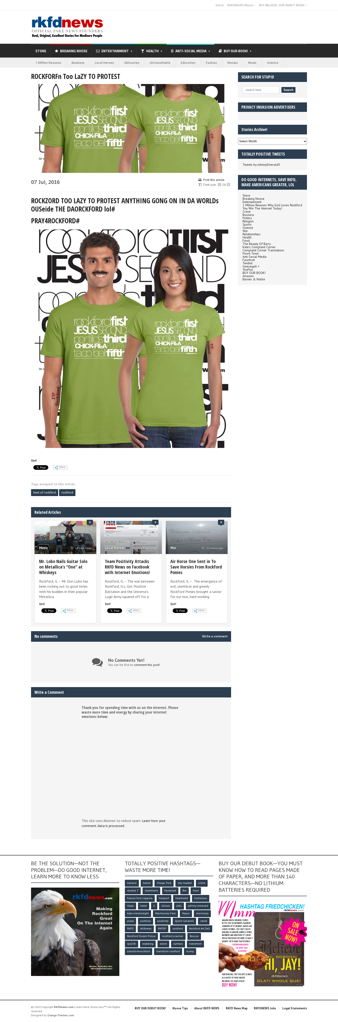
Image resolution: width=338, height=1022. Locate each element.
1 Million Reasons (48, 62)
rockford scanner (172, 936)
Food (246, 240)
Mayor (186, 913)
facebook (170, 890)
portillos (145, 921)
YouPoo (248, 269)
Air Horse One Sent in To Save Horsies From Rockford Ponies (196, 566)
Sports (247, 224)
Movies (232, 62)
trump (190, 951)
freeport (164, 898)
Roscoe (194, 936)
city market (185, 883)
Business (78, 62)
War (173, 547)
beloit (146, 883)
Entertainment (252, 202)
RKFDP (162, 928)
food (196, 890)
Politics (247, 218)
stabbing (147, 943)
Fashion (211, 62)
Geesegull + (251, 266)
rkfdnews (146, 928)
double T (132, 890)
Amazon (248, 276)
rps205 (131, 943)
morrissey (202, 913)
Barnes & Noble (254, 279)
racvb (203, 921)
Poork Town (251, 253)
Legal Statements (294, 1008)
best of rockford (44, 492)
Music (252, 62)
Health (247, 237)
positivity (163, 921)
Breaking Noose (73, 51)
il (154, 905)
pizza (130, 921)
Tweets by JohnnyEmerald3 (261, 165)
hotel (143, 905)
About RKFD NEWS (206, 1008)
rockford (67, 492)
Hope (130, 905)
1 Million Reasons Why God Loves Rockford (272, 205)
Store (219, 5)
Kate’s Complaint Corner (259, 247)
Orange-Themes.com (60, 1015)
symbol (178, 943)
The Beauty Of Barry (257, 244)
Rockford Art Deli (199, 928)
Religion (248, 221)
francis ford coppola (139, 898)
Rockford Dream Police (141, 936)
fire (184, 890)
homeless (200, 898)
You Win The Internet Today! (262, 208)
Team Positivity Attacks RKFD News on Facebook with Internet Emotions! (127, 566)
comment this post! (147, 665)
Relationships (252, 234)
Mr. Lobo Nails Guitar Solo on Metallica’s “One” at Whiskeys (63, 566)
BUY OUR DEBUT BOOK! (150, 1008)
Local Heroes (104, 62)
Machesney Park (165, 913)
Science (272, 62)
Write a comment (215, 636)
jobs (179, 905)
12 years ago (214, 548)
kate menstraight (138, 913)
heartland (181, 898)
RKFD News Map (236, 1008)
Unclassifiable (160, 62)
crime (201, 883)
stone (163, 943)
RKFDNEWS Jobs (265, 1008)
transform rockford (168, 951)
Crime (247, 211)
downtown (151, 890)
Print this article (213, 180)
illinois (165, 905)
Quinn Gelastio (184, 921)
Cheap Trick (164, 883)
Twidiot (247, 263)
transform (195, 943)
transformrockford (138, 951)
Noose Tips (180, 1008)
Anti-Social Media (254, 257)
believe (132, 883)
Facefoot (249, 260)
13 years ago (83, 548)
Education (188, 62)
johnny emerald (198, 905)
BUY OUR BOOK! (254, 273)
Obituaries (131, 62)
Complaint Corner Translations (263, 250)
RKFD (130, 928)
